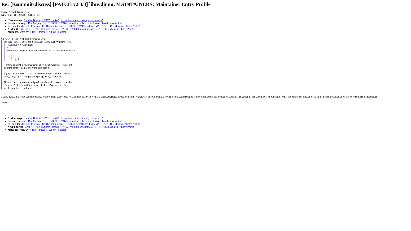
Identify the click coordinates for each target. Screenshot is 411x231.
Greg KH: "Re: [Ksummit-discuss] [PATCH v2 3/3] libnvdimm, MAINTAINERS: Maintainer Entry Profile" (80, 29)
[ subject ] (52, 31)
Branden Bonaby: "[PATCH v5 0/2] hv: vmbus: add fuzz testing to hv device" (63, 20)
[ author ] (62, 31)
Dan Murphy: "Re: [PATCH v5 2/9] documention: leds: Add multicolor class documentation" (75, 23)
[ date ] (33, 31)
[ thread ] (42, 31)
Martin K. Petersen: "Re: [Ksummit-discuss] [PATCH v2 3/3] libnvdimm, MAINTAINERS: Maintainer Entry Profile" (80, 26)
